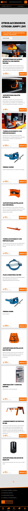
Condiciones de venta (8, 495)
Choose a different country (10, 490)
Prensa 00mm (8, 311)
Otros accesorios (12, 34)
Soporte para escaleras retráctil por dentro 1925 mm (12, 61)
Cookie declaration (8, 492)
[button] (6, 38)
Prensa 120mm (8, 167)
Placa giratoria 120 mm (12, 275)
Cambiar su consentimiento (9, 497)
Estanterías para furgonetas (18, 32)
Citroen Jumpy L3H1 (7, 32)
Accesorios (5, 34)
